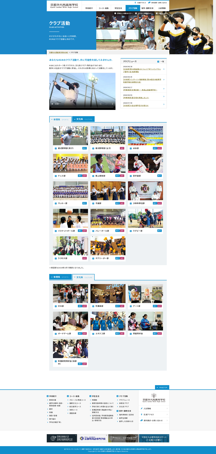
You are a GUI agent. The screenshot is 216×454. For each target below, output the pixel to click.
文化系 (84, 119)
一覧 (162, 61)
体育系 (61, 119)
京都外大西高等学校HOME (58, 52)
